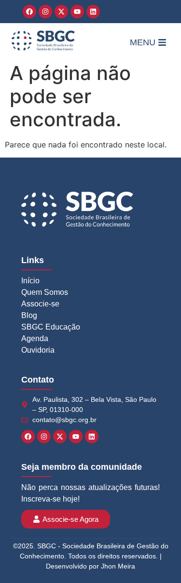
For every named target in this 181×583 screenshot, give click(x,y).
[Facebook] (29, 11)
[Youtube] (77, 11)
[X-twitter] (61, 11)
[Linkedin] (93, 11)
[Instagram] (45, 11)
